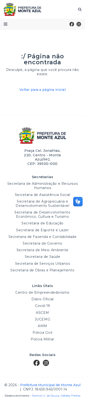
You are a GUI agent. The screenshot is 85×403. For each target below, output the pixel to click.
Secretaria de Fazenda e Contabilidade (42, 237)
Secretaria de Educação (42, 223)
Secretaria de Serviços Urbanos (42, 263)
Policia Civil (42, 332)
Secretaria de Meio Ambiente (42, 250)
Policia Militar (42, 339)
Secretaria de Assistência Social (42, 195)
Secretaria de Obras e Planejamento (42, 270)
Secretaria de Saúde (42, 257)
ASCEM (42, 312)
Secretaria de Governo (42, 243)
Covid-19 (42, 306)
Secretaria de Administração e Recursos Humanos (42, 185)
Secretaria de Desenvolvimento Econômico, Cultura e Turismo (42, 214)
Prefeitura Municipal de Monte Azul (22, 9)
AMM (42, 326)
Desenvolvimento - (32, 395)
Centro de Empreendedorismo (42, 292)
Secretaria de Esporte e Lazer (42, 230)
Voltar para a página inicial (42, 89)
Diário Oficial (42, 299)
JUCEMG (42, 319)
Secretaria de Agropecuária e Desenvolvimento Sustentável (42, 203)
